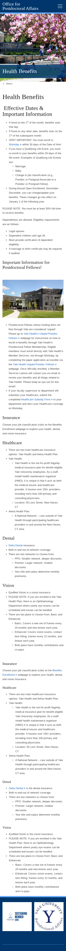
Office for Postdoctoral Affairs (20, 6)
